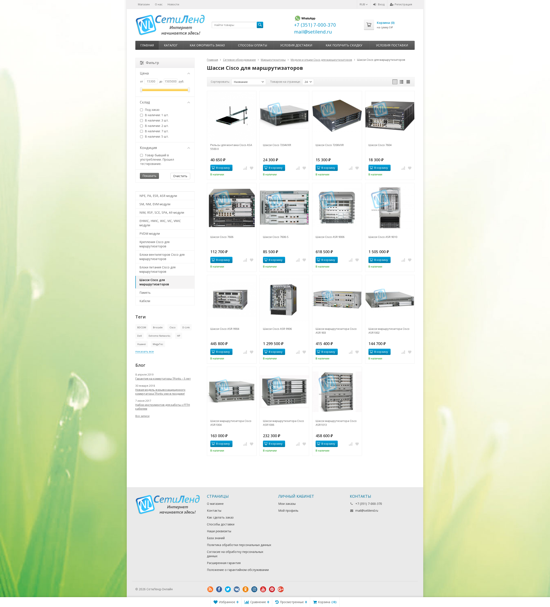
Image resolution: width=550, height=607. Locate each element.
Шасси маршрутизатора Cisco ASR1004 (230, 423)
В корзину (223, 168)
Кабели (144, 301)
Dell (139, 335)
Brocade (158, 327)
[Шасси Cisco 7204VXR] (284, 115)
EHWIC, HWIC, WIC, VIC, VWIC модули (160, 223)
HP (178, 335)
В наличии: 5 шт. (156, 136)
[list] (401, 81)
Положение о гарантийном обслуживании (238, 570)
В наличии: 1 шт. (156, 115)
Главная (147, 45)
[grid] (394, 81)
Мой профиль (288, 510)
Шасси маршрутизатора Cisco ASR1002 (388, 331)
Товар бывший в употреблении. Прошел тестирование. (157, 159)
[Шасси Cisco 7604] (389, 115)
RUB (363, 4)
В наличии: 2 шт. (156, 126)
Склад (145, 102)
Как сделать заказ (220, 517)
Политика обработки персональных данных (239, 545)
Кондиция (148, 148)
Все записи (142, 416)
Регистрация (403, 4)
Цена (144, 73)
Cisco (173, 327)
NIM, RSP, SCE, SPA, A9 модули (161, 212)
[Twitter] (228, 589)
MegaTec (158, 344)
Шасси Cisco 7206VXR (330, 145)
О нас (158, 4)
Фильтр (152, 62)
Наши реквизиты (219, 531)
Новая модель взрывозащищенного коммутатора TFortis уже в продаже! (160, 392)
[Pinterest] (272, 589)
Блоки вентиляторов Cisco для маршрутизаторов (162, 257)
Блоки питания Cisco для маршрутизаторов (157, 269)
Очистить (180, 176)
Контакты (214, 510)
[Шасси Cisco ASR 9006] (337, 207)
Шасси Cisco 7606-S (276, 237)
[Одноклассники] (245, 589)
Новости (173, 4)
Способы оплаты (252, 45)
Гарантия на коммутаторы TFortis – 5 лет (163, 378)
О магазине (215, 504)
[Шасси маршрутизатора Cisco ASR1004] (231, 391)
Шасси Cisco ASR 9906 (277, 329)
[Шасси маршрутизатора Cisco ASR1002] (389, 299)
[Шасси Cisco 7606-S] (284, 207)
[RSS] (210, 589)
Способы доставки (220, 524)
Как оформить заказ (207, 45)
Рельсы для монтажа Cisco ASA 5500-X (231, 147)
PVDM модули (149, 233)
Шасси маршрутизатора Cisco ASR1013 (336, 423)
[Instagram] (254, 589)
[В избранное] (251, 168)
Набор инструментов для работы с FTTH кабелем (162, 407)
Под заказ (151, 110)
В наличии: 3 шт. (156, 120)
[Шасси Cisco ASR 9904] (231, 299)
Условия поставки (392, 45)
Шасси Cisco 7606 (221, 237)
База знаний (216, 538)
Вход (381, 4)
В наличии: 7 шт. (156, 131)
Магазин (144, 4)
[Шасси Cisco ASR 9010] (389, 207)
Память (145, 293)
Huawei (141, 344)
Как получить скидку (344, 45)
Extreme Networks (159, 335)
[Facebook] (219, 589)
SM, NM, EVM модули (154, 204)
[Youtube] (263, 589)
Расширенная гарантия (224, 563)
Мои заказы (287, 504)
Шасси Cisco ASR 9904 (224, 329)
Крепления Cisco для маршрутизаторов (154, 244)
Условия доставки (296, 45)
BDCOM (141, 327)
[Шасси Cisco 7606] (231, 207)
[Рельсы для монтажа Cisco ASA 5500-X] (231, 115)
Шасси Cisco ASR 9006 (330, 237)
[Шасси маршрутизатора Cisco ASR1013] (337, 391)
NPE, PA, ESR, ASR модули (158, 196)
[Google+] (280, 589)
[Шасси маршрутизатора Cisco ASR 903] (337, 299)
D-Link (186, 327)
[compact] (408, 81)
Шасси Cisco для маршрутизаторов (154, 282)
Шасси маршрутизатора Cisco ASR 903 (336, 331)
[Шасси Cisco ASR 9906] (284, 299)
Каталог (171, 45)
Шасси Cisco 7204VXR (277, 145)
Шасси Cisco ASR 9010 (382, 237)
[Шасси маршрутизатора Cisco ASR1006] (284, 391)
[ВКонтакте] (236, 589)
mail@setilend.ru (366, 510)
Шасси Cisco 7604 (379, 145)
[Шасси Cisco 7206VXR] (337, 115)
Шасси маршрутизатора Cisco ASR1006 (283, 423)
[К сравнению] (245, 168)
